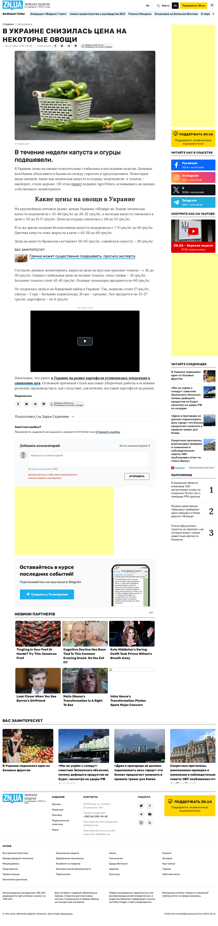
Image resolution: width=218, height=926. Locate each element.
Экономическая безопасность (73, 869)
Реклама (57, 815)
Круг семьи (168, 863)
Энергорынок (10, 869)
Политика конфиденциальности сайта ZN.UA (189, 914)
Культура (114, 874)
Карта (55, 829)
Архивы (56, 804)
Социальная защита (67, 853)
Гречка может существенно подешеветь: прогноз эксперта (82, 256)
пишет (76, 184)
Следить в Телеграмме (49, 594)
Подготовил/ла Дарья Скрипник (42, 416)
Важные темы (14, 14)
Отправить (137, 476)
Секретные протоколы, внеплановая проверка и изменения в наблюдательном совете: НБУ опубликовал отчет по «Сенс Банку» (186, 450)
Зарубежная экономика (70, 858)
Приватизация (11, 874)
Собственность (171, 874)
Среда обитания (118, 863)
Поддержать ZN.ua (194, 5)
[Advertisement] (64, 521)
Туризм (166, 869)
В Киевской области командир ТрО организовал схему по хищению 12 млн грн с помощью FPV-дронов (185, 489)
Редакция (57, 809)
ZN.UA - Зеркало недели (193, 245)
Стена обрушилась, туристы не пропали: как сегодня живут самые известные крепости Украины (187, 532)
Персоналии (63, 874)
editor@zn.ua (103, 834)
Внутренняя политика (15, 853)
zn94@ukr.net (90, 825)
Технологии (116, 858)
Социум (166, 853)
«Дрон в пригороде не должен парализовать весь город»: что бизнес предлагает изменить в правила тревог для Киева (187, 424)
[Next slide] (212, 14)
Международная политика (18, 858)
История (167, 858)
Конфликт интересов (68, 863)
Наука (112, 853)
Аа (175, 5)
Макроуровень (11, 863)
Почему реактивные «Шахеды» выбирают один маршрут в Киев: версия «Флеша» (185, 511)
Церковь (114, 869)
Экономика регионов (15, 879)
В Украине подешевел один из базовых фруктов (186, 375)
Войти (165, 5)
